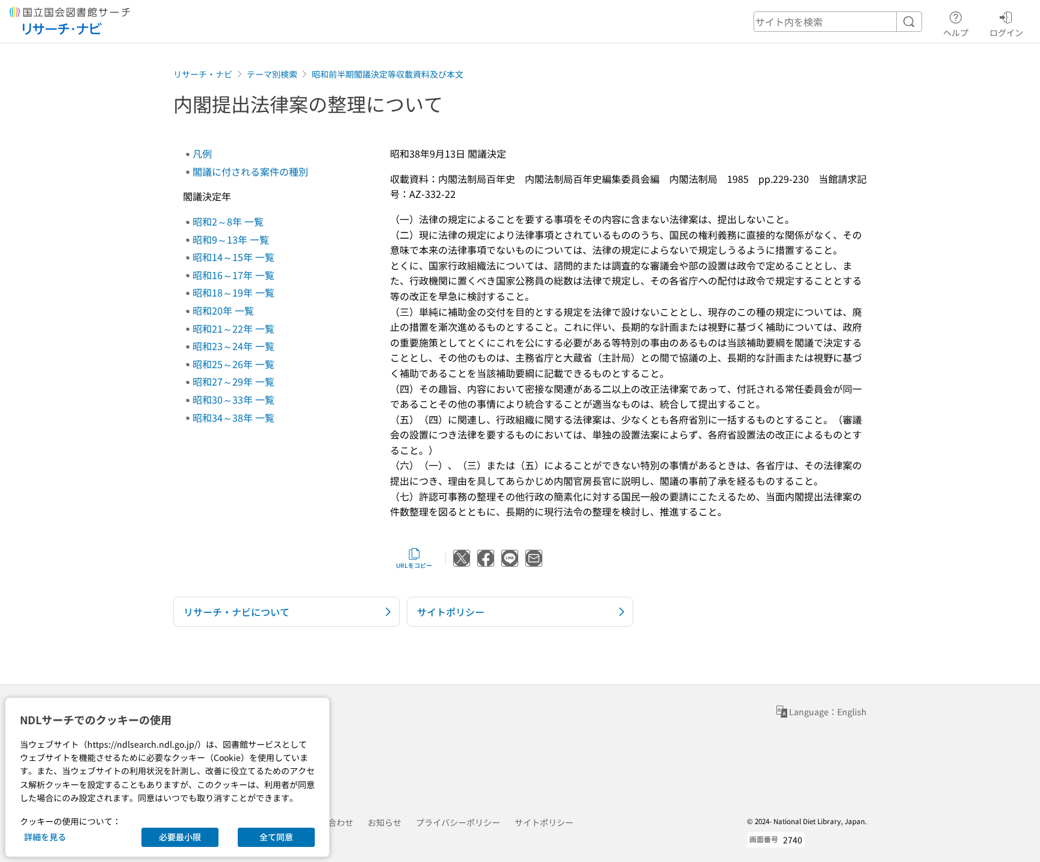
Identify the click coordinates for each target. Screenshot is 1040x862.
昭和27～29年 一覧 (233, 381)
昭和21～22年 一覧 (233, 328)
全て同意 (276, 837)
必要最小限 (180, 837)
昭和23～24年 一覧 (233, 346)
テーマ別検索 (272, 74)
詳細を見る (45, 837)
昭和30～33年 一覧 (233, 399)
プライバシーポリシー (458, 822)
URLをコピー (414, 565)
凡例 (202, 153)
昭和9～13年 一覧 (231, 239)
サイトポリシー (544, 822)
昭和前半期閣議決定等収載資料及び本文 (387, 74)
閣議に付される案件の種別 (250, 171)
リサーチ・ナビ (202, 74)
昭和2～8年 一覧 (228, 221)
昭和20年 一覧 (223, 310)
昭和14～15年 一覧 (233, 257)
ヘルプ (955, 32)
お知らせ (384, 822)
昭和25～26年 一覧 (233, 364)
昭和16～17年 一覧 (233, 275)
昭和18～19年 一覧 (233, 292)
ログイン (1006, 32)
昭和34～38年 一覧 (233, 417)
